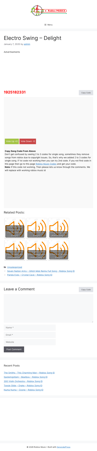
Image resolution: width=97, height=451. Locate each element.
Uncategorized (14, 267)
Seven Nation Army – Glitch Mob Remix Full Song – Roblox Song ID (41, 271)
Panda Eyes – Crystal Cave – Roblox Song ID (29, 275)
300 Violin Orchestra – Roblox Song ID (23, 381)
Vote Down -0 (28, 141)
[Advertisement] (48, 71)
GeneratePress (63, 447)
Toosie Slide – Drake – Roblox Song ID (23, 385)
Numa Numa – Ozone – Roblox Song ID (23, 390)
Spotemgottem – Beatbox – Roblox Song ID (25, 377)
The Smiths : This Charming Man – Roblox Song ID (29, 372)
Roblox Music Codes (46, 164)
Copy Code (86, 93)
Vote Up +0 (12, 141)
